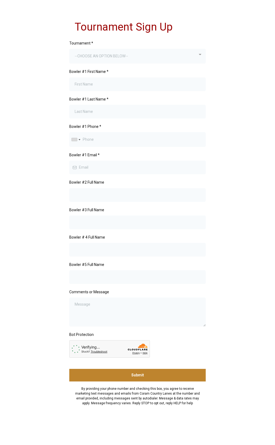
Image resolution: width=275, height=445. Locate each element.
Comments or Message (89, 292)
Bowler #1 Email (84, 155)
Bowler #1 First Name (88, 71)
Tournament (81, 43)
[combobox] (137, 56)
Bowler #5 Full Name (86, 264)
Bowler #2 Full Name (86, 182)
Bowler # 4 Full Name (87, 237)
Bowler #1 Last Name (88, 99)
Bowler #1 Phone (85, 126)
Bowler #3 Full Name (86, 210)
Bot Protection (81, 334)
